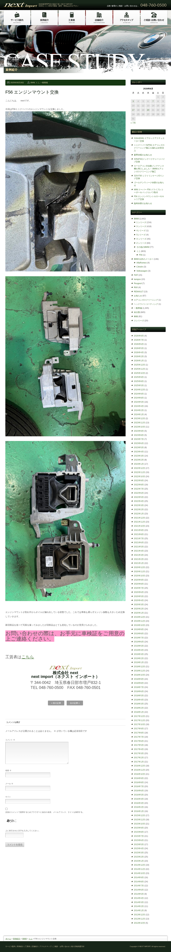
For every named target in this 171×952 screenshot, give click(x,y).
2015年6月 (139, 840)
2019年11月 (139, 621)
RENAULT (138, 291)
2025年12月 (139, 365)
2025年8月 (139, 381)
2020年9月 (139, 580)
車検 (136, 316)
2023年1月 (139, 464)
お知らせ (138, 296)
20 (148, 110)
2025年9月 (139, 377)
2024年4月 (139, 406)
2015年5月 (139, 844)
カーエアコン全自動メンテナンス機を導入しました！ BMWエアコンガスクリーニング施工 (149, 169)
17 (133, 110)
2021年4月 (139, 551)
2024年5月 (139, 402)
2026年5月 (139, 348)
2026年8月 (139, 336)
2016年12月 (139, 766)
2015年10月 (139, 824)
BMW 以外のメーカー (143, 259)
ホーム (8, 939)
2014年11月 (139, 869)
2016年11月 (139, 770)
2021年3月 (139, 555)
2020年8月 (139, 584)
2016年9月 (139, 778)
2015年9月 (139, 828)
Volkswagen (141, 271)
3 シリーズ (141, 226)
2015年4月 (139, 848)
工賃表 (27, 946)
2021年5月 (139, 547)
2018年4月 (139, 700)
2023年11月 (139, 422)
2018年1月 (139, 712)
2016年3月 (139, 803)
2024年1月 (139, 414)
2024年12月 (139, 389)
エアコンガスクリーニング (146, 300)
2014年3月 (139, 902)
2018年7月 (139, 687)
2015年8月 (139, 832)
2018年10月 (139, 675)
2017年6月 (139, 741)
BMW (33, 83)
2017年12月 (139, 716)
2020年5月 (139, 596)
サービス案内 (10, 946)
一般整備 (44, 83)
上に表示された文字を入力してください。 (22, 831)
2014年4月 (139, 898)
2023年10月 (139, 427)
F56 (140, 255)
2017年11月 (139, 720)
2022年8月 (139, 485)
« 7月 (133, 123)
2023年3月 (139, 456)
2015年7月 (139, 836)
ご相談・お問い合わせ (61, 946)
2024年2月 (139, 410)
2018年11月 (139, 671)
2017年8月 (139, 733)
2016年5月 (139, 795)
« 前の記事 (56, 703)
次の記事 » (75, 703)
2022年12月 (139, 468)
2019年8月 (139, 633)
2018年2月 (139, 708)
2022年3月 (139, 505)
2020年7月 (139, 588)
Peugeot (138, 283)
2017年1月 (139, 762)
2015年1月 (139, 861)
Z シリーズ (141, 243)
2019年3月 (139, 654)
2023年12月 (139, 418)
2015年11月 (139, 819)
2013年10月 (139, 923)
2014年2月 (139, 906)
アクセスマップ (45, 946)
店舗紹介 (35, 946)
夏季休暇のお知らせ (143, 155)
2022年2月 (139, 509)
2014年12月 (139, 865)
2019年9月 (139, 629)
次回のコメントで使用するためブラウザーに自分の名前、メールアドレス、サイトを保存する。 (44, 812)
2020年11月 (139, 571)
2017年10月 (139, 724)
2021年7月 (139, 538)
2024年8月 (139, 398)
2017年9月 (139, 728)
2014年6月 (139, 890)
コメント (10, 740)
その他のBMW (142, 247)
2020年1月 (139, 613)
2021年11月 (139, 522)
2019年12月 (139, 617)
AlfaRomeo (141, 263)
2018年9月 (139, 679)
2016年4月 (139, 799)
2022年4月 (139, 501)
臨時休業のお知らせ (143, 203)
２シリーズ (139, 320)
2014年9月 (139, 877)
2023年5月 (139, 447)
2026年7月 (139, 340)
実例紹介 (16, 939)
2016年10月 (139, 774)
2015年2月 (139, 857)
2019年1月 (139, 662)
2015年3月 (139, 852)
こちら (28, 657)
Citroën (139, 267)
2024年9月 (139, 394)
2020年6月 (139, 592)
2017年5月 (139, 745)
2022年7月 (139, 489)
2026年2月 (139, 356)
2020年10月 (139, 576)
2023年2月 (139, 460)
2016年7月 (139, 786)
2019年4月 (139, 650)
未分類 (137, 312)
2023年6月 (139, 443)
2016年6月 (139, 790)
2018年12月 (139, 666)
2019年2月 (139, 658)
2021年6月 (139, 542)
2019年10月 (139, 625)
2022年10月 (139, 476)
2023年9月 (139, 431)
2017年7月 (139, 737)
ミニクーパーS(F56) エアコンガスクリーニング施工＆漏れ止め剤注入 (149, 148)
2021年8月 (139, 534)
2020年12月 (139, 567)
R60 (136, 287)
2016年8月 (139, 782)
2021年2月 (139, 559)
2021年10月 (139, 526)
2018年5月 (139, 695)
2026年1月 (139, 360)
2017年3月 (139, 753)
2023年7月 (139, 439)
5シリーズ (141, 235)
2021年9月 (139, 530)
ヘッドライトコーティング (146, 304)
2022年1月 (139, 514)
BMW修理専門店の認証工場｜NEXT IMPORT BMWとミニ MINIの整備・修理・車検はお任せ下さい (58, 5)
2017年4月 (139, 749)
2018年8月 (139, 683)
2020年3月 (139, 604)
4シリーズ (141, 230)
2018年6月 (139, 691)
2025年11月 (139, 369)
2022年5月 (139, 497)
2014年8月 (139, 881)
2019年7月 (139, 638)
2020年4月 (139, 600)
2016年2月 (139, 807)
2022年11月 (139, 472)
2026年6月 (139, 344)
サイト (8, 797)
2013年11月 (139, 919)
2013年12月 (139, 914)
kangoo (137, 279)
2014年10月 (139, 873)
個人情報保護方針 (77, 946)
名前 (8, 770)
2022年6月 (139, 493)
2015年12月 (139, 815)
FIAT (136, 275)
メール (9, 784)
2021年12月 (139, 518)
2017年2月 (139, 757)
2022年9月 (139, 480)
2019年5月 (139, 646)
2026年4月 (139, 352)
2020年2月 (139, 609)
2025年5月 (139, 385)
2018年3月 (139, 704)
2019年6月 (139, 642)
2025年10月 (139, 373)
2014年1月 (139, 910)
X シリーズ (141, 239)
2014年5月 (139, 894)
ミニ (37, 83)
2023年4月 (139, 451)
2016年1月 (139, 811)
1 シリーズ (141, 222)
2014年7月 (139, 885)
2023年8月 (139, 435)
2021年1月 (139, 563)
